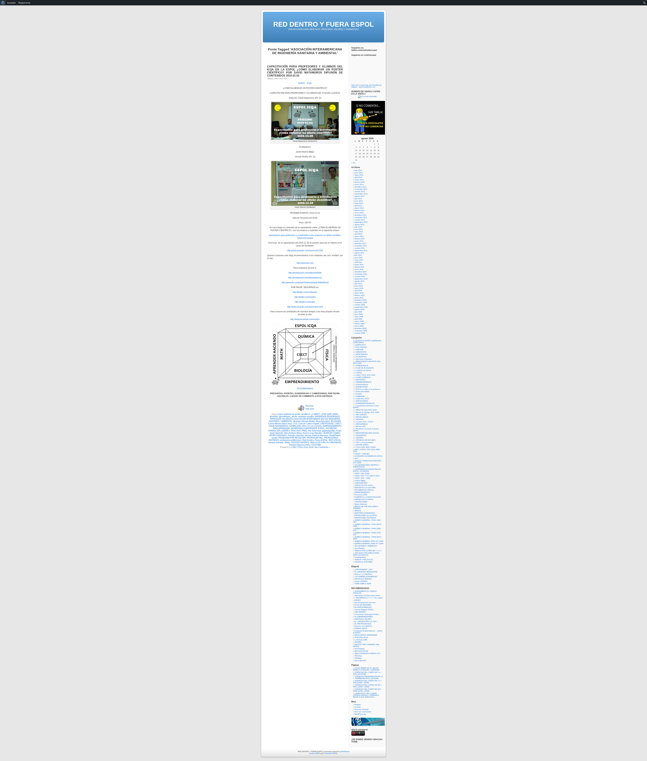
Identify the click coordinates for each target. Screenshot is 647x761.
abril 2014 (358, 177)
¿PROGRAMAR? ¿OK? (364, 569)
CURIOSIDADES (361, 483)
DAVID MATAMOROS (278, 426)
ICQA (309, 83)
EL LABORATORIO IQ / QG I (366, 621)
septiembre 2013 (361, 194)
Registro (358, 705)
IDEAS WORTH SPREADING (366, 635)
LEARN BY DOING (331, 433)
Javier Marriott (276, 433)
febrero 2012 (360, 239)
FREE (304, 431)
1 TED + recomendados (364, 442)
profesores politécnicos (290, 440)
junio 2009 (359, 314)
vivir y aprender (360, 660)
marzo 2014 (359, 180)
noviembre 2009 (361, 302)
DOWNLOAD (295, 426)
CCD (295, 423)
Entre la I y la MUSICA (363, 574)
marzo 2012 (359, 236)
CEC (356, 458)
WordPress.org (360, 714)
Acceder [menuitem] (11, 2)
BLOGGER (336, 421)
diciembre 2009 (360, 300)
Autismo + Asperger (361, 454)
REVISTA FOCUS (361, 651)
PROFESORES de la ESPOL (366, 515)
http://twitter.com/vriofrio (305, 297)
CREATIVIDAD (327, 423)
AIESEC (357, 600)
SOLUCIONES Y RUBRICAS (366, 546)
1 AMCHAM (359, 350)
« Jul (353, 163)
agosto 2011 (359, 253)
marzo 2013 (359, 208)
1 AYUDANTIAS (361, 357)
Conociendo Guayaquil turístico (367, 614)
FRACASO (296, 431)
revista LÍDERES (361, 581)
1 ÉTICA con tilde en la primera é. (368, 389)
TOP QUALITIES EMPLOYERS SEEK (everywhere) (366, 554)
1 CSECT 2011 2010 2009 (301, 447)
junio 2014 (359, 173)
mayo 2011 (359, 260)
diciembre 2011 (360, 243)
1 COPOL (358, 373)
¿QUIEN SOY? (360, 345)
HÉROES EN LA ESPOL (364, 499)
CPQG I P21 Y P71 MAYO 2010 (367, 476)
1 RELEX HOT (360, 426)
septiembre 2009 (361, 307)
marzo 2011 (359, 265)
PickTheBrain (360, 649)
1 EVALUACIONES (362, 391)
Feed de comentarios (363, 712)
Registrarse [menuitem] (24, 2)
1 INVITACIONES (361, 401)
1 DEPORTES (360, 380)
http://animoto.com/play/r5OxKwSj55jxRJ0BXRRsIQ (305, 282)
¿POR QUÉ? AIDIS (329, 414)
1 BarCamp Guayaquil (363, 359)
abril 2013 (358, 206)
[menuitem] (3, 2)
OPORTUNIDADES (278, 435)
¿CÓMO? (315, 414)
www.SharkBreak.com (367, 87)
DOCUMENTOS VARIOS (364, 490)
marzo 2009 (359, 321)
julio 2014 (358, 170)
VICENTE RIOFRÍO (300, 442)
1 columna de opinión (363, 370)
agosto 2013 (359, 196)
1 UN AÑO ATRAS (361, 445)
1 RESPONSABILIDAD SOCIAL (367, 433)
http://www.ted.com (305, 263)
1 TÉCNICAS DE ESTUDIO (365, 440)
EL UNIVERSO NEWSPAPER (366, 572)
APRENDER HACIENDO (281, 419)
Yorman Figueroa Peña (299, 445)
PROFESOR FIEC (315, 438)
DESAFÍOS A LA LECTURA (365, 488)
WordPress (345, 751)
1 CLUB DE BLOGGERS (364, 368)
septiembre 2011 (361, 250)
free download (314, 431)
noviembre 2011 (361, 246)
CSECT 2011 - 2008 (362, 478)
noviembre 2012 (361, 217)
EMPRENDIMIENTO (362, 492)
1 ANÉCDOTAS (360, 352)
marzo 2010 (359, 293)
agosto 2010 (359, 281)
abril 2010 (358, 291)
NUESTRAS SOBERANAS (365, 513)
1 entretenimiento (361, 384)
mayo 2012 (359, 232)
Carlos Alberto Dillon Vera (280, 423)
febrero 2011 (359, 267)
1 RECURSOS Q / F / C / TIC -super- (369, 598)
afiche (294, 416)
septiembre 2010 (361, 279)
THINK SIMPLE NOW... (363, 584)
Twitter (287, 442)
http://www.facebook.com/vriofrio (305, 319)
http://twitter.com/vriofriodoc (305, 292)
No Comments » (322, 447)
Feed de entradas (361, 709)
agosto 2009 (359, 309)
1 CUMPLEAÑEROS (362, 377)
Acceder (357, 707)
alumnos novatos (306, 416)
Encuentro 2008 (361, 495)
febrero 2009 (360, 324)
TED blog (358, 656)
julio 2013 (358, 199)
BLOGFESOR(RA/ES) (363, 607)
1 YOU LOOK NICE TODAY (365, 447)
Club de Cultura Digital (308, 423)
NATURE (358, 642)
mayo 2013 (359, 203)
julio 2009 (358, 312)
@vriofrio (274, 416)
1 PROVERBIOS (361, 424)
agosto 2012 (359, 224)
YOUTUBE (316, 445)
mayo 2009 (359, 316)
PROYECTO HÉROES (363, 579)
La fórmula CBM (361, 640)
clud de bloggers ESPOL (364, 610)
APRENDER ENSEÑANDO (327, 416)
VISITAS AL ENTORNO (364, 562)
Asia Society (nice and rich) (364, 602)
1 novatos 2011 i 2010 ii (364, 422)
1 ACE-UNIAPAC (361, 347)
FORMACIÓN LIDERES (279, 431)
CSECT (338, 423)
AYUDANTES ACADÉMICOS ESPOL (368, 456)
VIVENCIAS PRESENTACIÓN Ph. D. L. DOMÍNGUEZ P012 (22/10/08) (368, 677)
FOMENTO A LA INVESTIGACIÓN (368, 497)
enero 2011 (359, 269)
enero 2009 (359, 326)
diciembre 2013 (360, 187)
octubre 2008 (360, 333)
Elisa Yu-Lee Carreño (312, 426)
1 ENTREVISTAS (361, 387)
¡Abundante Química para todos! (367, 595)
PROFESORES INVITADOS (365, 518)
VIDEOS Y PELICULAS (364, 559)
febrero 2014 (360, 182)
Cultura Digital (360, 480)
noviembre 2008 (361, 331)
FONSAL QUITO (361, 628)
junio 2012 (359, 229)
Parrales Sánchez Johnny (299, 435)
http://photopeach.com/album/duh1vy (305, 278)
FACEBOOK (331, 428)
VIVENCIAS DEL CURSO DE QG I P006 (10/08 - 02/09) (367, 690)
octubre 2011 (360, 248)
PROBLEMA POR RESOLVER (292, 438)
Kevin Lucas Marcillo (312, 433)
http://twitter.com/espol (305, 302)
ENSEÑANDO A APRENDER (304, 428)
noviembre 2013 (361, 189)
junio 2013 (359, 201)
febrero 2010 (360, 295)
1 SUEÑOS (359, 438)
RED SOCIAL (335, 440)
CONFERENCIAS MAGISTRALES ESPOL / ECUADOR (367, 470)
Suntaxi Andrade (275, 442)
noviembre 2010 (361, 274)
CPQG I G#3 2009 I (362, 473)
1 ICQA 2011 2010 (362, 399)
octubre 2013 (360, 191)
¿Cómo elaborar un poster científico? (293, 414)
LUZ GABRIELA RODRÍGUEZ (366, 576)
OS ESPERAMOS (305, 388)
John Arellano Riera (293, 433)
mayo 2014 (359, 175)
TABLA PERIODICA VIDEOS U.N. (367, 653)
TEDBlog (358, 658)
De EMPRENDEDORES (364, 617)
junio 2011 (359, 257)
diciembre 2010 (360, 272)
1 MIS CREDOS (361, 415)
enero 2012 (359, 241)
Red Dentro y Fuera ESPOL (315, 440)
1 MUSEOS (359, 419)
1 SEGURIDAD (360, 435)
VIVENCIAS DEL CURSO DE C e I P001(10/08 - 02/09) (367, 681)
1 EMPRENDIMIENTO (363, 382)
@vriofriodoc (285, 416)
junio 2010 (359, 286)
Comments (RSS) (330, 753)
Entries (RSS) (314, 753)
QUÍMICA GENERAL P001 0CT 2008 (369, 541)
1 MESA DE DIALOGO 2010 (366, 410)
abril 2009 (358, 319)
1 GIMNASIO (360, 396)
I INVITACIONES (361, 502)
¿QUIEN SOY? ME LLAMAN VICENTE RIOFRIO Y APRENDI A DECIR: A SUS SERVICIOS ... (366, 695)
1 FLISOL (358, 394)
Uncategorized (360, 557)
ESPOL (301, 83)
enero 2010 (359, 298)
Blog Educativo (323, 421)
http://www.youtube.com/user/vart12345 (305, 250)
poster (274, 438)
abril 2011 (358, 262)
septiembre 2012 (361, 222)
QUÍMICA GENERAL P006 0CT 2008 (369, 543)
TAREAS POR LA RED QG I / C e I (368, 551)
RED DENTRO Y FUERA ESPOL (323, 24)
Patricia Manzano (320, 435)
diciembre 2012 (360, 215)
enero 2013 (359, 213)
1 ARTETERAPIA (361, 354)
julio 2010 (358, 283)
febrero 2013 (360, 210)
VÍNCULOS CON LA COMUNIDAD (325, 442)
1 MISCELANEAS (361, 417)
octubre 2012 (360, 220)
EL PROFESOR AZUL (363, 624)
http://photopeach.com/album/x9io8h (305, 273)
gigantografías (328, 431)
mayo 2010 (359, 288)
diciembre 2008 (360, 328)
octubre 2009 (360, 305)
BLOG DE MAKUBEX (363, 605)
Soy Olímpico (360, 548)
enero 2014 (359, 184)
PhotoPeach (335, 435)
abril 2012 (358, 234)
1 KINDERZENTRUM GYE (365, 403)
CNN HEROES (360, 612)
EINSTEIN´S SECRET (363, 619)
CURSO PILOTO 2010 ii (364, 485)
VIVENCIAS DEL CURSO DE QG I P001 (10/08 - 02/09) (367, 686)
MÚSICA (358, 511)
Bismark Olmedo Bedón (304, 421)
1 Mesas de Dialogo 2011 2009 (367, 412)
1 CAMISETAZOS (361, 366)
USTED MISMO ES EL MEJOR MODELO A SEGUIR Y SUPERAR (366, 669)
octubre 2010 (360, 276)
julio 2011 (358, 255)
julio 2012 (358, 227)
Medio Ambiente (361, 504)
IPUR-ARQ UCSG (361, 637)
